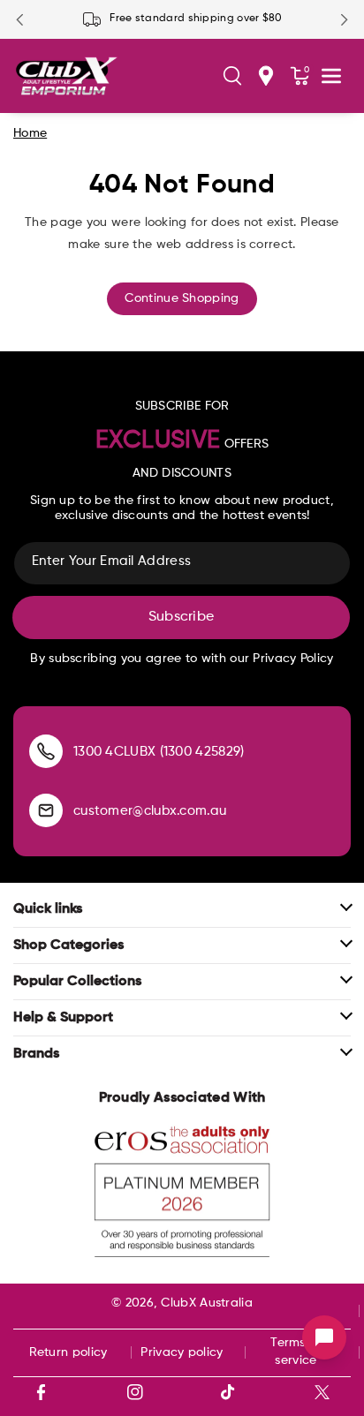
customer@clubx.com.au (149, 810)
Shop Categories (68, 945)
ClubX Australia (207, 1303)
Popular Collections (77, 982)
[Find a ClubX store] (266, 76)
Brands (36, 1054)
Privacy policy (181, 1352)
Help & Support (63, 1018)
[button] (232, 75)
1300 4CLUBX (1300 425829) (159, 751)
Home (30, 133)
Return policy (68, 1352)
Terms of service (295, 1352)
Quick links (47, 909)
